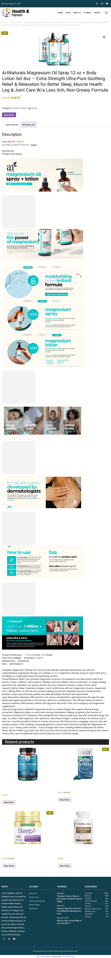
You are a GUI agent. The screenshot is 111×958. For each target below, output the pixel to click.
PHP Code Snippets (44, 956)
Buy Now (9, 114)
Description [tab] (12, 124)
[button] (106, 12)
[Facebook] (96, 3)
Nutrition (60, 893)
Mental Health (15, 22)
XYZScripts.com (68, 956)
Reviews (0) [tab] (28, 124)
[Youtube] (107, 3)
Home (4, 22)
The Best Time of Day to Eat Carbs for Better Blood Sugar (69, 898)
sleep (34, 108)
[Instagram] (101, 3)
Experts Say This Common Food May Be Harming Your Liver (69, 911)
